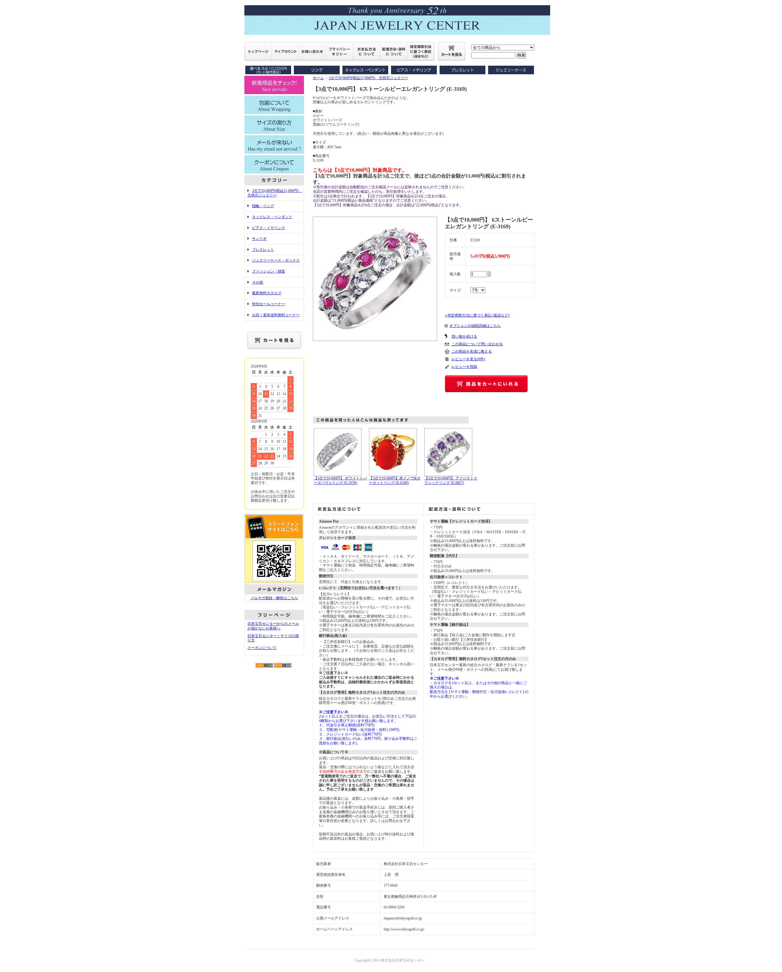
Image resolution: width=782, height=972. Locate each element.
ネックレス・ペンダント (272, 217)
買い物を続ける (464, 336)
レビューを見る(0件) (468, 359)
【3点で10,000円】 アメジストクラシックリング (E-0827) (450, 480)
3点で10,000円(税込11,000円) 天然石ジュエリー (274, 193)
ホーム (318, 78)
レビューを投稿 (464, 367)
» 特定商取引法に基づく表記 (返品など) (477, 315)
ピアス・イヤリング (268, 228)
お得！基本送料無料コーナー (276, 315)
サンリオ (259, 239)
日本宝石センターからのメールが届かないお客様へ (273, 626)
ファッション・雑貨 (268, 271)
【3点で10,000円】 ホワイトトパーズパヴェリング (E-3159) (340, 480)
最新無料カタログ (266, 293)
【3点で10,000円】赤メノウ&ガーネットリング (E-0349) (394, 480)
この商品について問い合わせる (477, 344)
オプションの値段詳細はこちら (475, 326)
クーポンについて (262, 648)
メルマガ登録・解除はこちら (274, 598)
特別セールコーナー (268, 304)
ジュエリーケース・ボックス (276, 260)
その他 (257, 282)
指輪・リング (263, 206)
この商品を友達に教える (471, 351)
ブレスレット (263, 250)
